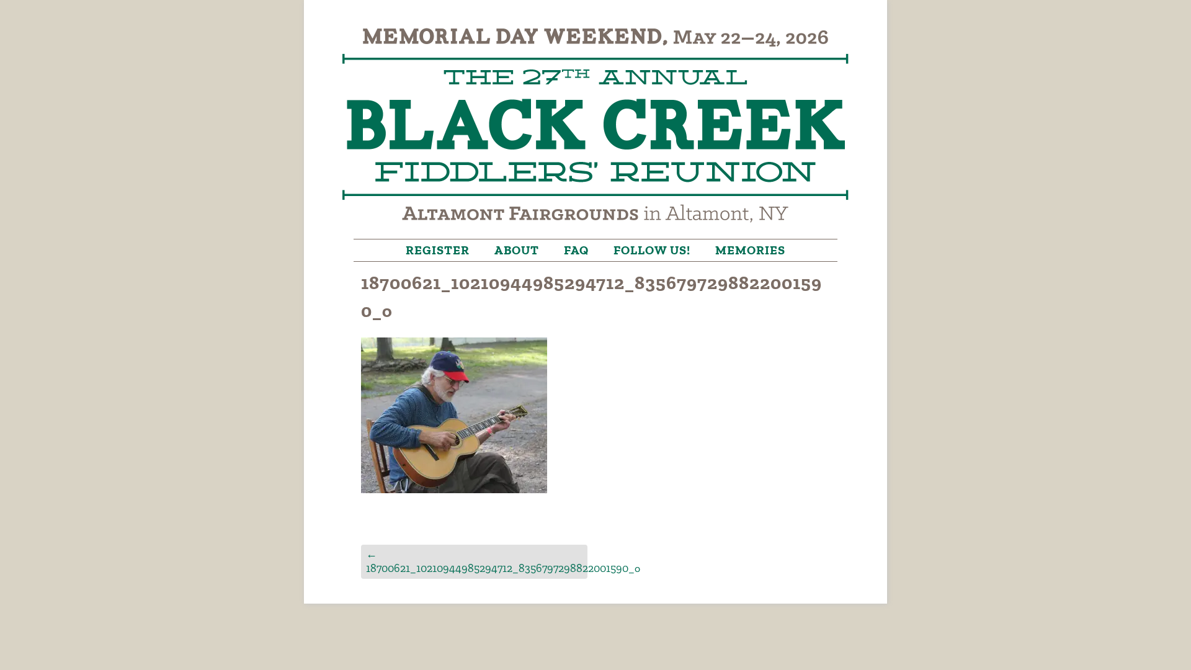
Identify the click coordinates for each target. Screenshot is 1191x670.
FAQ (576, 250)
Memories (750, 250)
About (516, 250)
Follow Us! (651, 250)
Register (438, 250)
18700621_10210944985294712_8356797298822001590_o (476, 561)
